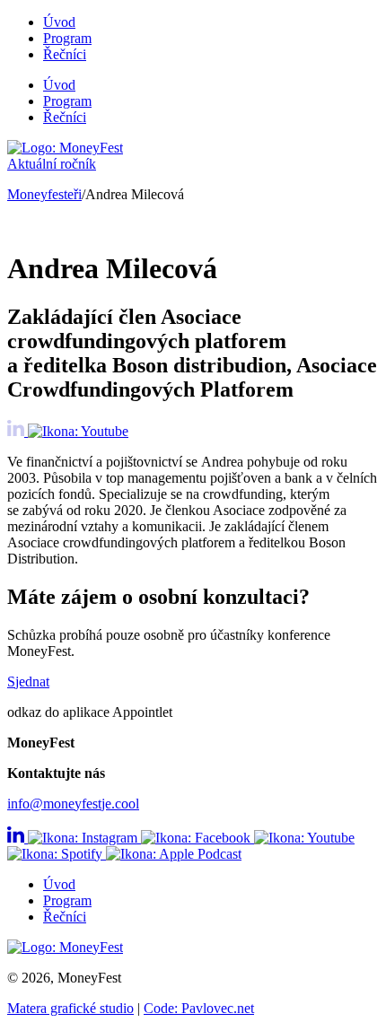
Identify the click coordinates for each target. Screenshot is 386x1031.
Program (67, 38)
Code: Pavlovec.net (199, 1008)
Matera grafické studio (70, 1008)
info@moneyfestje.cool (73, 803)
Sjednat (28, 681)
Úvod (59, 22)
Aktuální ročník (51, 163)
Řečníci (64, 54)
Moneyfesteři (44, 194)
